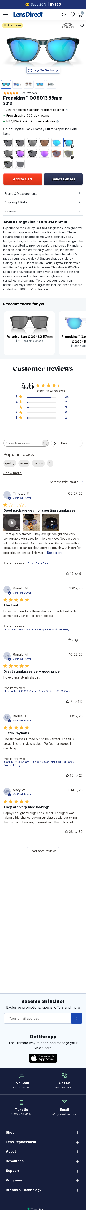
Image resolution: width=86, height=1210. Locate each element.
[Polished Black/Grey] (19, 142)
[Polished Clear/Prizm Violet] (44, 153)
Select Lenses (63, 179)
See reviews (29, 92)
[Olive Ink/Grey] (7, 164)
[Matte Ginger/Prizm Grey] (56, 153)
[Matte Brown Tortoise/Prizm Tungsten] (44, 142)
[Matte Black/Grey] (32, 153)
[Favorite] (81, 25)
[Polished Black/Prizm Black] (32, 142)
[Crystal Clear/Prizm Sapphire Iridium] (56, 142)
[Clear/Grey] (19, 164)
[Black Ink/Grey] (7, 142)
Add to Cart (22, 179)
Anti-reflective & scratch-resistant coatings (36, 109)
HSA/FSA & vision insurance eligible (31, 121)
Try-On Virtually (45, 70)
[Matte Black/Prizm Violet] (19, 153)
